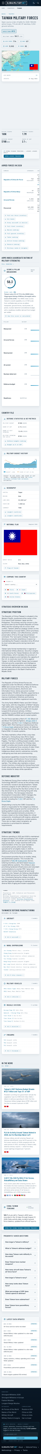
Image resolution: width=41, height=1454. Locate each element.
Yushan (6, 969)
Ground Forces (9, 200)
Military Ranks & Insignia (11, 1418)
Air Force (10, 41)
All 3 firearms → (13, 1051)
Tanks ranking (12, 237)
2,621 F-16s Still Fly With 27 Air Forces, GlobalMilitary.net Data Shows (19, 1179)
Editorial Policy (31, 1447)
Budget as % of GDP (14, 444)
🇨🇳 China (10, 589)
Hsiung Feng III (9, 1010)
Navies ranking (12, 230)
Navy (25, 41)
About (21, 1447)
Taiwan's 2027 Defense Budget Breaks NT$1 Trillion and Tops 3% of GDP (19, 1090)
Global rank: (10, 292)
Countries (10, 8)
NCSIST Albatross (10, 931)
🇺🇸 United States (13, 597)
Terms (25, 1450)
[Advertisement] (20, 105)
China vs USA (27, 1412)
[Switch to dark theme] (34, 3)
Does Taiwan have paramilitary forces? (17, 1306)
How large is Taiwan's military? (17, 1242)
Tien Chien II (9, 1018)
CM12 (5, 991)
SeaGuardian (22, 861)
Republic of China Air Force (13, 180)
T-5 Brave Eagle (8, 727)
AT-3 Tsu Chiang (9, 926)
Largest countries (13, 512)
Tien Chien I (8, 1015)
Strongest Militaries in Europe (13, 1398)
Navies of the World (9, 1412)
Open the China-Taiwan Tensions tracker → (21, 1228)
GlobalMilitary (16, 2)
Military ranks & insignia (16, 248)
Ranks (23, 46)
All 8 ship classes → (14, 975)
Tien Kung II (8, 1021)
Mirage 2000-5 (31, 721)
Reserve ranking (12, 244)
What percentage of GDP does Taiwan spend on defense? (16, 1292)
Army (9, 46)
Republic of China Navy (12, 192)
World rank (9, 31)
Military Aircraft (7, 1415)
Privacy (17, 1450)
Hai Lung (7, 964)
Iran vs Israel (26, 1418)
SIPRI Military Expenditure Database (18, 478)
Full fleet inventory (14, 226)
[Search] (38, 3)
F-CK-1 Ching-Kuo (10, 923)
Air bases (10, 219)
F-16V (28, 719)
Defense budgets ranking (16, 441)
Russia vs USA (27, 1409)
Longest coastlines (14, 515)
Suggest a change (9, 902)
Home (3, 8)
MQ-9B (14, 861)
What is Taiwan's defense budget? (18, 1248)
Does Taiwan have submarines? (17, 1299)
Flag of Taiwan (12, 568)
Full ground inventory (15, 233)
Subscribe (21, 1438)
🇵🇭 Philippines (29, 593)
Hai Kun (6, 956)
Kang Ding (7, 961)
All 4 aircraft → (13, 937)
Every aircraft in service (16, 222)
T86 (5, 1043)
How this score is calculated (18, 316)
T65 (5, 1040)
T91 (5, 1045)
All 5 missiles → (13, 1026)
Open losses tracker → (13, 156)
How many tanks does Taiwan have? (16, 1285)
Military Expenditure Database (18, 899)
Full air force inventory (16, 215)
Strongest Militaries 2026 (11, 1395)
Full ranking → (8, 264)
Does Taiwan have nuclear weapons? (15, 1263)
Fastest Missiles (8, 1400)
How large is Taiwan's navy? (16, 1278)
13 (36, 75)
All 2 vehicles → (13, 997)
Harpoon (31, 863)
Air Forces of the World (10, 1409)
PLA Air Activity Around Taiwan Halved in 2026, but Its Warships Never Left (20, 1133)
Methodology (6, 1450)
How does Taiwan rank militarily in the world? (18, 1255)
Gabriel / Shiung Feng (12, 1013)
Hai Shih (7, 967)
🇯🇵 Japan (21, 589)
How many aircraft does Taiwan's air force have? (18, 1271)
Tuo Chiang (7, 959)
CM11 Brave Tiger (10, 988)
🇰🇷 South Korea (12, 593)
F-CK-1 (20, 723)
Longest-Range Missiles (11, 1403)
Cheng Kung (7, 953)
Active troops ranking (15, 241)
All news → (6, 1066)
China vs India (27, 1415)
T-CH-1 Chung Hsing (11, 929)
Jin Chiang (7, 950)
